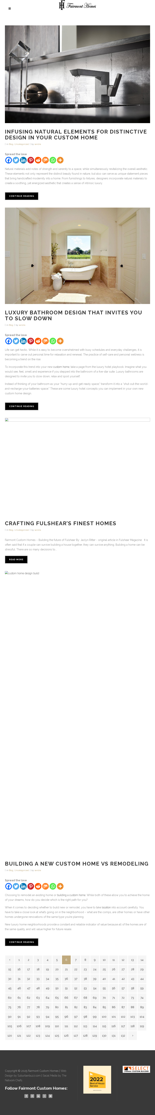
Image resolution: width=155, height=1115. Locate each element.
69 (95, 997)
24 (94, 969)
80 (57, 1007)
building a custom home (71, 895)
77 (28, 1007)
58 (132, 988)
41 (113, 979)
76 (19, 1007)
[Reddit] (38, 160)
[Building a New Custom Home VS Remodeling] (77, 713)
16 (19, 969)
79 (47, 1007)
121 (19, 1035)
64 (47, 997)
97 (76, 1016)
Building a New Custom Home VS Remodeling (77, 864)
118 (133, 1026)
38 (85, 979)
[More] (60, 160)
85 (104, 1007)
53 (85, 988)
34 (47, 979)
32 (28, 979)
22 (75, 969)
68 (85, 997)
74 (141, 997)
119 (142, 1026)
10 (104, 960)
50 (57, 988)
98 (85, 1016)
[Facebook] (8, 160)
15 (9, 969)
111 (66, 1026)
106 (19, 1026)
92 (28, 1016)
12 (123, 960)
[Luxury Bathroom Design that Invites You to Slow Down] (77, 256)
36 (66, 979)
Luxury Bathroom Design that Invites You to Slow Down (73, 315)
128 (85, 1035)
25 (104, 969)
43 (132, 979)
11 (113, 960)
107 (28, 1026)
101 (114, 1016)
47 (28, 988)
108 (38, 1026)
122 (28, 1035)
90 (10, 1016)
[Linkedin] (23, 160)
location (106, 907)
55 (104, 988)
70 (104, 997)
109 (47, 1026)
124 (47, 1035)
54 (94, 988)
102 (123, 1016)
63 (38, 997)
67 (76, 997)
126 (66, 1035)
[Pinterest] (30, 160)
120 (10, 1035)
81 (66, 1007)
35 (56, 979)
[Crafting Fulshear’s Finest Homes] (77, 466)
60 (10, 997)
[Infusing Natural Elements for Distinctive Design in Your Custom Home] (77, 74)
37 (75, 979)
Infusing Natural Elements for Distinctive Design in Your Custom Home (76, 135)
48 (38, 988)
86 (113, 1007)
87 (123, 1007)
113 (85, 1026)
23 (85, 969)
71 (113, 997)
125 (57, 1035)
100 (104, 1016)
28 (132, 969)
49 (47, 988)
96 (66, 1016)
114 (95, 1026)
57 (123, 988)
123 (38, 1035)
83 (85, 1007)
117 (123, 1026)
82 (76, 1007)
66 (66, 997)
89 (142, 1007)
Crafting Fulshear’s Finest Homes (60, 523)
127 (76, 1035)
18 (38, 969)
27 (123, 969)
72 (123, 997)
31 (19, 979)
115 (104, 1026)
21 (66, 969)
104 (142, 1016)
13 (132, 960)
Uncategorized (21, 144)
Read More (16, 559)
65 (57, 997)
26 (113, 969)
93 (38, 1016)
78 (38, 1007)
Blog (11, 144)
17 (28, 969)
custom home (61, 366)
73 (132, 997)
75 (9, 1007)
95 (57, 1016)
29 (142, 969)
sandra (37, 144)
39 (94, 979)
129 (94, 1035)
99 (95, 1016)
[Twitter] (16, 160)
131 (113, 1035)
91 (19, 1016)
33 (38, 979)
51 (66, 988)
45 (9, 988)
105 (10, 1026)
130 (104, 1035)
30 (9, 979)
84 (94, 1007)
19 (47, 969)
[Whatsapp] (53, 160)
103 (132, 1016)
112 (76, 1026)
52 (75, 988)
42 (123, 979)
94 (47, 1016)
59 (142, 988)
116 (114, 1026)
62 (28, 997)
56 (113, 988)
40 (104, 979)
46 (19, 988)
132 (123, 1035)
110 (57, 1026)
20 (57, 969)
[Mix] (45, 160)
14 (142, 960)
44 (142, 979)
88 (132, 1007)
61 (19, 997)
